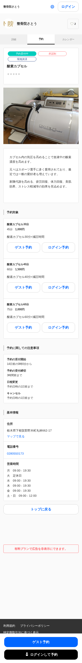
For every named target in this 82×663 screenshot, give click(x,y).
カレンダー (68, 39)
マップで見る (16, 436)
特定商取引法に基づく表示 (21, 632)
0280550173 (15, 453)
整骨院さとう (11, 6)
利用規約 (9, 625)
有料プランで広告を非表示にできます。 (41, 548)
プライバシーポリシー (35, 625)
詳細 (13, 39)
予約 (41, 39)
